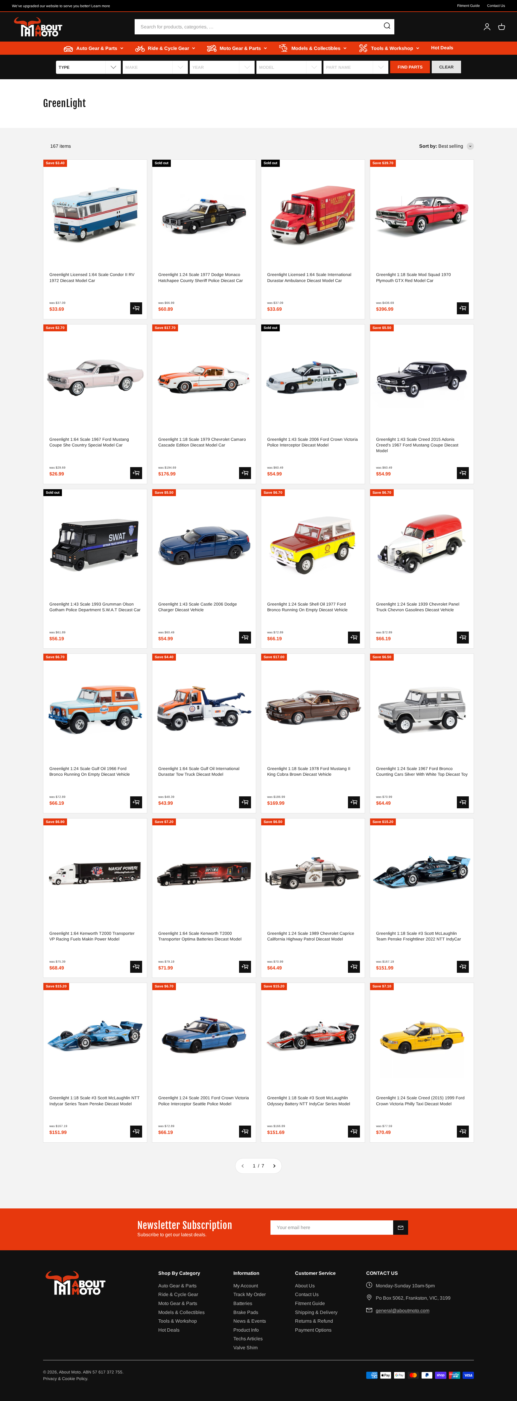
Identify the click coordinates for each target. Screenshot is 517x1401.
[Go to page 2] (274, 1165)
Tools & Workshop (177, 1321)
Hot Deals (442, 48)
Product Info (246, 1330)
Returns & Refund (314, 1321)
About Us (305, 1285)
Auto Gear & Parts (177, 1285)
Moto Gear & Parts (177, 1303)
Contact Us (496, 6)
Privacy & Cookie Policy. (65, 1378)
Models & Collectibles (181, 1312)
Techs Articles (248, 1338)
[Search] (387, 26)
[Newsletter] (400, 1227)
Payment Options (313, 1330)
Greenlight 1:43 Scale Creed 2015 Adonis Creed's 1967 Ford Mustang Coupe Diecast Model (417, 445)
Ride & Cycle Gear (178, 1294)
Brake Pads (245, 1312)
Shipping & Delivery (316, 1312)
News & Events (249, 1321)
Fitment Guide (468, 6)
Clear (446, 67)
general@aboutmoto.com (402, 1310)
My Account (245, 1285)
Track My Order (249, 1294)
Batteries (242, 1303)
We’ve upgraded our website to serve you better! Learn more (61, 6)
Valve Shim (245, 1347)
